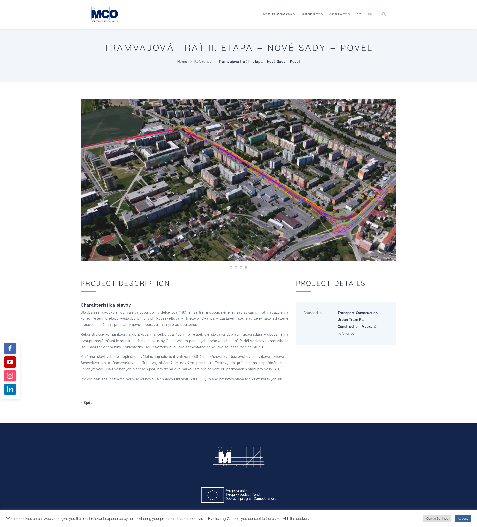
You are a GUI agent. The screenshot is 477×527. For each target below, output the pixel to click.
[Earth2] (238, 180)
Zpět (87, 402)
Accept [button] (463, 518)
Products (312, 14)
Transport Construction (358, 313)
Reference (203, 61)
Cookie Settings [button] (437, 518)
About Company (279, 14)
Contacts (339, 14)
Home (182, 61)
